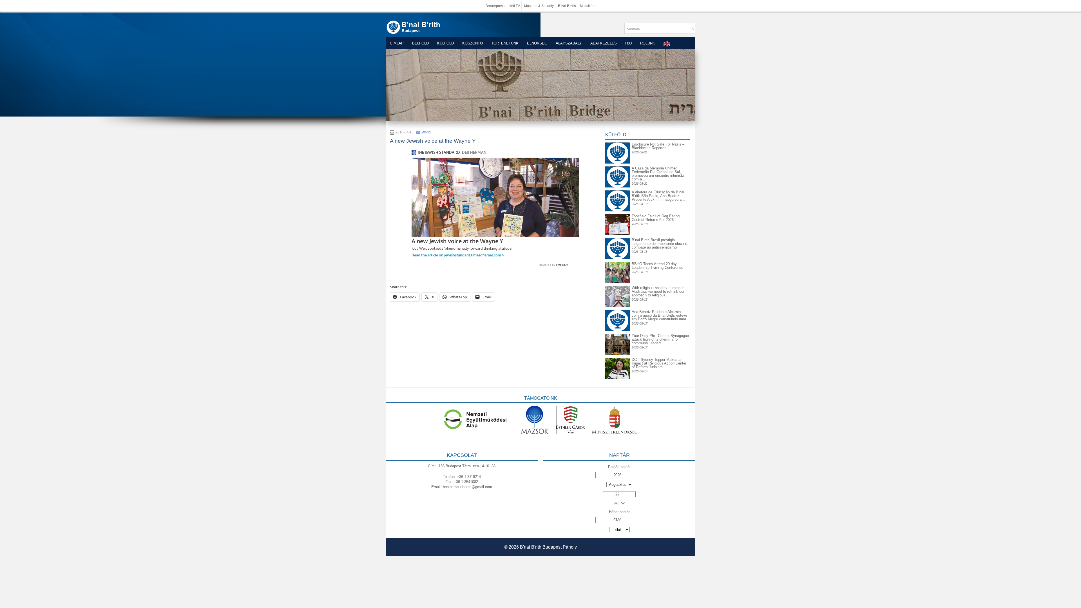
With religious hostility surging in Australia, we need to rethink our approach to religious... (658, 291)
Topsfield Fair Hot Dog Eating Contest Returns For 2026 (656, 218)
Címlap (397, 43)
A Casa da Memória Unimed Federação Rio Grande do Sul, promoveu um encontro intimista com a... (658, 173)
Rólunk (647, 43)
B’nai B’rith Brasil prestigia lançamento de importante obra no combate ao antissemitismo (659, 243)
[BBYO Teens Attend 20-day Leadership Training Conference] (617, 282)
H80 (628, 43)
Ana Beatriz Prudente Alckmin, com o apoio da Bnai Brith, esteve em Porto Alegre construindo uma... (660, 315)
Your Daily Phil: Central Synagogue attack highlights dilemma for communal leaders (660, 339)
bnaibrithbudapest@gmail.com (467, 487)
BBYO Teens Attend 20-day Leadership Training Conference (657, 266)
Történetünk (505, 43)
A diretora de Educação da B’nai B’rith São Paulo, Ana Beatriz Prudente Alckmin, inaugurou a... (658, 196)
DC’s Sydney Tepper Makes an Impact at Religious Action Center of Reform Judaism (659, 363)
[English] (667, 44)
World (426, 132)
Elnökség (537, 43)
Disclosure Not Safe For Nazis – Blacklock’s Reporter (658, 146)
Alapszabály (569, 43)
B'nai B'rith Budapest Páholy (548, 547)
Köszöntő (472, 43)
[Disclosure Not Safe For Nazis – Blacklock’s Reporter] (617, 142)
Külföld (445, 43)
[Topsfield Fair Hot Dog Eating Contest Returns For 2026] (617, 234)
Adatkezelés (603, 43)
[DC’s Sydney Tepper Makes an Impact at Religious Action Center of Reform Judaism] (617, 377)
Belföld (420, 43)
